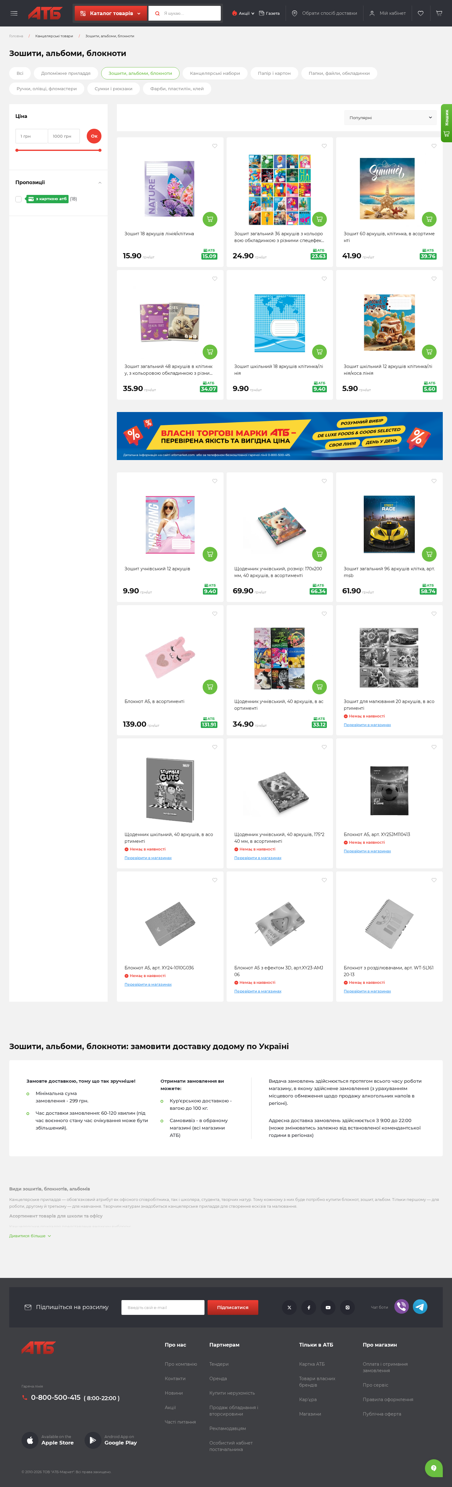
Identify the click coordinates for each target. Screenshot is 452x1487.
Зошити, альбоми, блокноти (140, 73)
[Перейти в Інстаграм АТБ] (347, 1307)
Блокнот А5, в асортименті (154, 701)
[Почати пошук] (155, 13)
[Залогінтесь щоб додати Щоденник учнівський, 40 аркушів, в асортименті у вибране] (324, 613)
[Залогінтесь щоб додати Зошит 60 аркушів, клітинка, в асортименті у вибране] (434, 145)
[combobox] (390, 117)
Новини (174, 1393)
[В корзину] (439, 13)
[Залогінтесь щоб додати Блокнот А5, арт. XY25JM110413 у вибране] (434, 747)
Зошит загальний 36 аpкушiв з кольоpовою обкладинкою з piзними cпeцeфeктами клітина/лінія (278, 240)
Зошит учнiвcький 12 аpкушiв (157, 569)
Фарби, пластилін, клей (177, 88)
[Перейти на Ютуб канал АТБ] (328, 1307)
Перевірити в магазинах (367, 724)
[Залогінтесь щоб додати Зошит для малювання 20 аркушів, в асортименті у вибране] (434, 613)
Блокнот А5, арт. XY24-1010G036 (159, 968)
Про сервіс (375, 1385)
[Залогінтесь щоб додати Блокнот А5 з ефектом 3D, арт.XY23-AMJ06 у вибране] (324, 880)
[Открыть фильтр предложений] (100, 183)
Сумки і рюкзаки (114, 88)
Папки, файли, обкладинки (339, 73)
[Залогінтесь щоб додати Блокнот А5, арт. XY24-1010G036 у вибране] (214, 880)
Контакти (175, 1378)
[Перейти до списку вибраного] (421, 13)
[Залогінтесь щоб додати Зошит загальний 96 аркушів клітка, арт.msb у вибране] (434, 481)
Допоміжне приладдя (66, 73)
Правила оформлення (388, 1399)
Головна (16, 36)
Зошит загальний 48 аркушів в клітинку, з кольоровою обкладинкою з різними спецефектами (169, 373)
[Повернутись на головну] (45, 13)
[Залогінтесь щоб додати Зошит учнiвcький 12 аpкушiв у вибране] (214, 481)
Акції (170, 1407)
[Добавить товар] (210, 219)
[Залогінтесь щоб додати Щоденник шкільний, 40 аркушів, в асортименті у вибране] (214, 747)
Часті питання (180, 1422)
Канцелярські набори (215, 73)
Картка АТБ (312, 1364)
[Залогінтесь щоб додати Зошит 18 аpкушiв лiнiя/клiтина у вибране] (214, 145)
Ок (94, 136)
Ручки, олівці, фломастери (47, 88)
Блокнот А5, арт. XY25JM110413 (377, 834)
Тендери (219, 1364)
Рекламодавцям (227, 1428)
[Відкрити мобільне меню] (14, 13)
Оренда (218, 1378)
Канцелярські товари (54, 36)
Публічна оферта (382, 1414)
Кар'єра (308, 1399)
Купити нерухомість (232, 1393)
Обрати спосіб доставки (329, 13)
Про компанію (181, 1364)
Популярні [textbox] (361, 117)
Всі (20, 73)
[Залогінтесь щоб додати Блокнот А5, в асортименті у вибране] (214, 613)
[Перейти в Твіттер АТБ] (289, 1307)
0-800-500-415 (56, 1398)
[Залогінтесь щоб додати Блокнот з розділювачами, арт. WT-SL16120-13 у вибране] (434, 880)
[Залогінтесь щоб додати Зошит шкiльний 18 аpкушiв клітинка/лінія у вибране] (324, 278)
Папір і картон (274, 73)
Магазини (310, 1414)
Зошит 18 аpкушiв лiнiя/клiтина (159, 233)
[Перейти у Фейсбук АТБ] (308, 1307)
